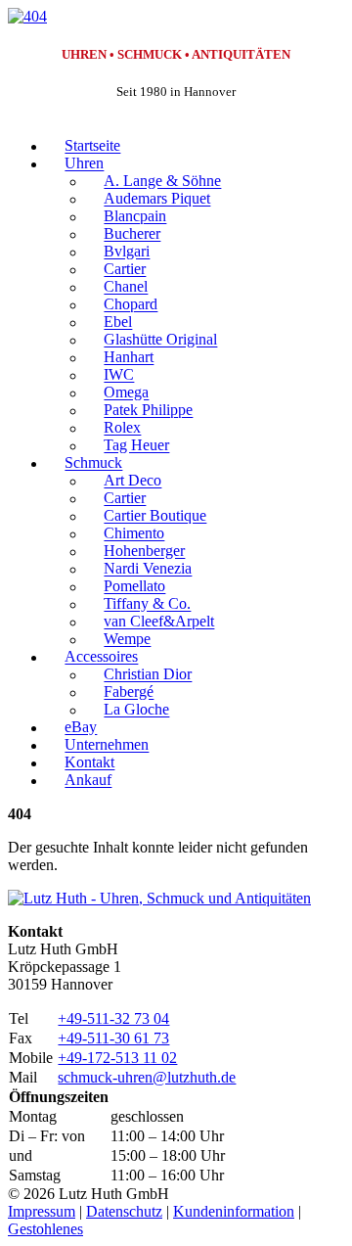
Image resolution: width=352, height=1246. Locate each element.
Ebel (118, 322)
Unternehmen (107, 745)
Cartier (125, 269)
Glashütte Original (160, 340)
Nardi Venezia (148, 569)
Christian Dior (148, 675)
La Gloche (136, 710)
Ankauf (88, 780)
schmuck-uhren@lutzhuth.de (147, 1077)
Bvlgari (127, 252)
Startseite (92, 146)
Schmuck (93, 463)
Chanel (126, 287)
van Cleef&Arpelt (159, 622)
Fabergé (129, 692)
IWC (119, 375)
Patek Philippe (148, 410)
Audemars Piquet (157, 199)
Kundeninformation (233, 1211)
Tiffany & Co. (147, 604)
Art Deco (132, 481)
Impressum (41, 1211)
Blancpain (135, 216)
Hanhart (129, 357)
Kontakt (89, 763)
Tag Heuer (136, 446)
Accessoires (101, 657)
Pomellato (134, 586)
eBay (81, 727)
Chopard (130, 305)
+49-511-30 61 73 (113, 1038)
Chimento (134, 534)
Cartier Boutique (155, 516)
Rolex (122, 428)
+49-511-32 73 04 (113, 1018)
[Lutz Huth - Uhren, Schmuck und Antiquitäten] (159, 898)
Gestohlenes (45, 1229)
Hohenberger (144, 551)
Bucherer (132, 234)
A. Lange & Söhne (162, 181)
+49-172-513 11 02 (117, 1057)
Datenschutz (124, 1211)
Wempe (127, 639)
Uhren (84, 164)
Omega (126, 393)
